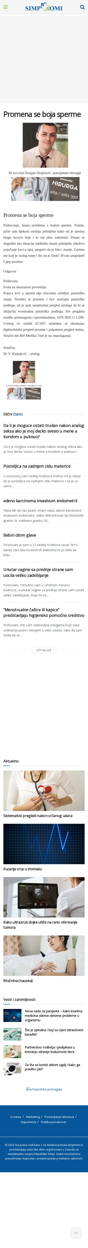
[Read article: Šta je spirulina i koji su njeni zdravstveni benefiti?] (12, 1034)
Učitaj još (44, 650)
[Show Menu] (5, 6)
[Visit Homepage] (44, 6)
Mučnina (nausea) (18, 980)
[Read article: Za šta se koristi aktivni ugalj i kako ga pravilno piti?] (12, 1069)
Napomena (28, 1122)
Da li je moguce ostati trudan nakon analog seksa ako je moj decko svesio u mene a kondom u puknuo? (43, 431)
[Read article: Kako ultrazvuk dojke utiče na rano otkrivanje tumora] (44, 897)
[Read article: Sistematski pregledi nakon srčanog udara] (44, 791)
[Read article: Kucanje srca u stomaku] (44, 844)
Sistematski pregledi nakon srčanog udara (37, 815)
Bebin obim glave (19, 535)
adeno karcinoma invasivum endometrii (40, 500)
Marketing (33, 1117)
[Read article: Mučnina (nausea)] (44, 955)
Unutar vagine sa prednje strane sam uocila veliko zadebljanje (38, 572)
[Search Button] (82, 6)
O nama (15, 1117)
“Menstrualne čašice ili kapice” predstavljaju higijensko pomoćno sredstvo (43, 612)
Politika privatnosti (53, 1122)
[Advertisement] (44, 59)
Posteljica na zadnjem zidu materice (36, 466)
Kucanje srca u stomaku (22, 868)
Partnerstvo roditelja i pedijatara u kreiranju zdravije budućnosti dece (50, 1049)
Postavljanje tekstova (59, 1117)
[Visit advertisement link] (44, 1089)
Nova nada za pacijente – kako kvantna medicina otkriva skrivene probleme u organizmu (53, 1015)
